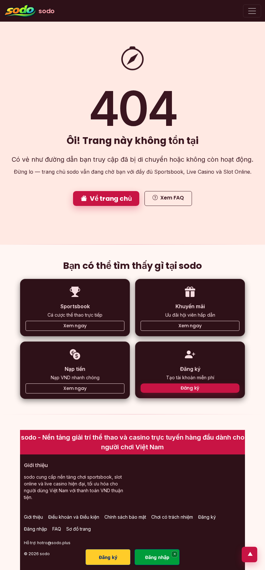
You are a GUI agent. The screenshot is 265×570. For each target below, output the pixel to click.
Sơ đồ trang (78, 529)
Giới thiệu (33, 517)
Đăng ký (190, 388)
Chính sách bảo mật (125, 517)
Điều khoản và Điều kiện (73, 517)
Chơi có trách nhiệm (172, 517)
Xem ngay (75, 325)
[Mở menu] (252, 11)
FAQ (56, 529)
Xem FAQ (172, 197)
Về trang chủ (111, 198)
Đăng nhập (35, 529)
